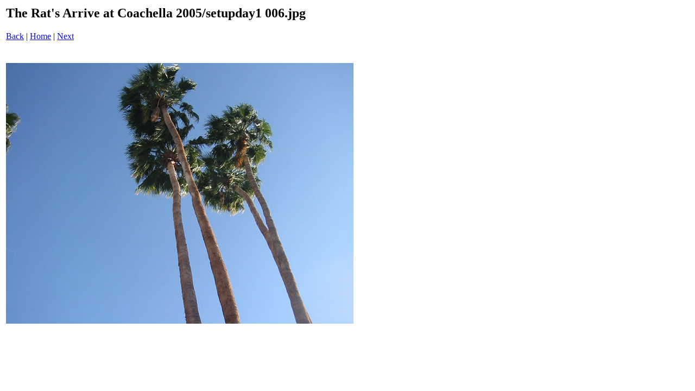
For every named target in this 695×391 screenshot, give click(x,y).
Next (65, 36)
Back (15, 36)
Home (40, 36)
